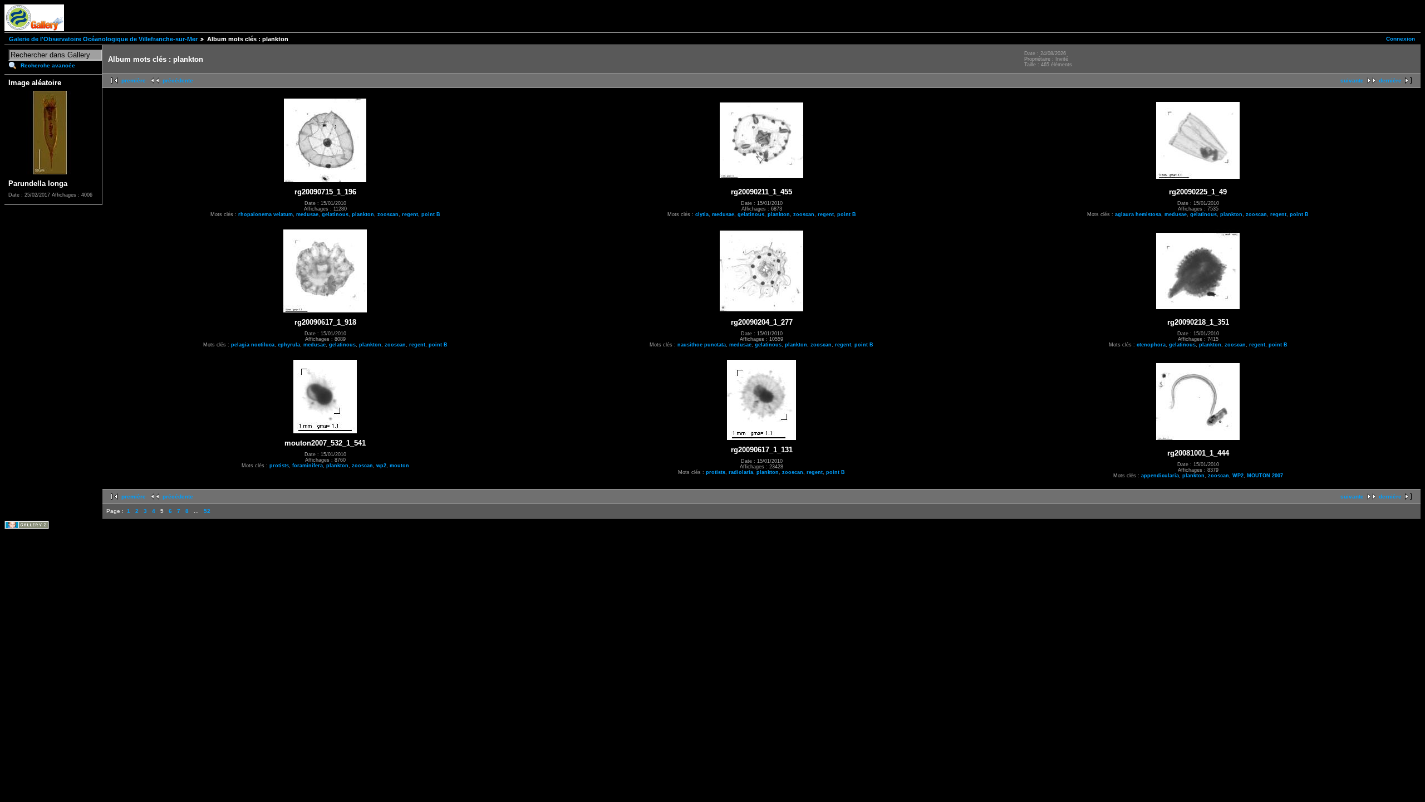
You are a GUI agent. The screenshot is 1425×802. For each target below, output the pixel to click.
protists (279, 465)
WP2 (1238, 475)
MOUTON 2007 (1265, 475)
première (133, 80)
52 (207, 511)
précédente (178, 80)
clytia (702, 214)
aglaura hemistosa (1138, 214)
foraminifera (307, 465)
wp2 (381, 465)
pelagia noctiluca (252, 345)
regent (410, 214)
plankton (363, 214)
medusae (307, 214)
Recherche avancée (48, 65)
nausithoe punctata (701, 345)
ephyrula (289, 345)
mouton (399, 465)
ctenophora (1151, 345)
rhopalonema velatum (265, 214)
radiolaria (741, 472)
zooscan (388, 214)
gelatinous (335, 214)
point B (430, 214)
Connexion (1400, 39)
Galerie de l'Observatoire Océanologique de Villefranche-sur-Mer (103, 39)
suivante (1352, 80)
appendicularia (1160, 475)
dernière (1390, 80)
